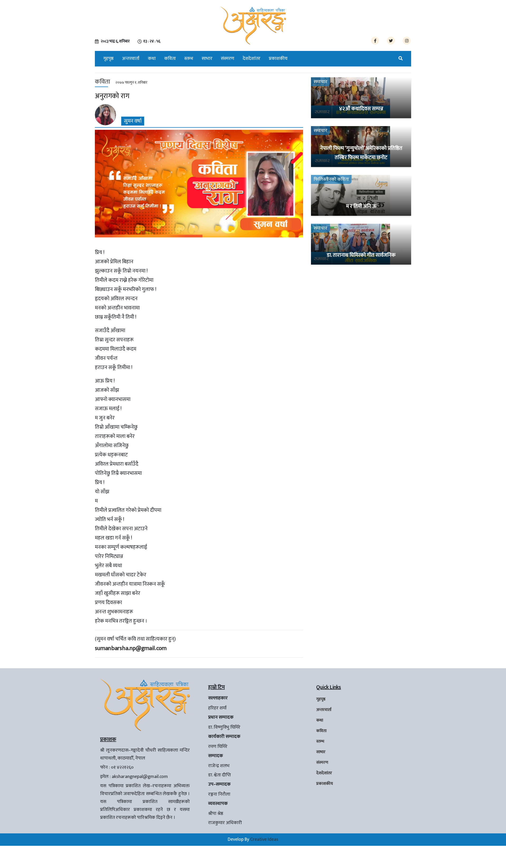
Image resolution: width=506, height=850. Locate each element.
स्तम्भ (188, 59)
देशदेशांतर (251, 59)
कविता (170, 59)
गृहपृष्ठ (108, 59)
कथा (152, 59)
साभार (207, 59)
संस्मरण (227, 59)
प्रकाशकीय (278, 59)
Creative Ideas (264, 839)
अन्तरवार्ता (130, 59)
